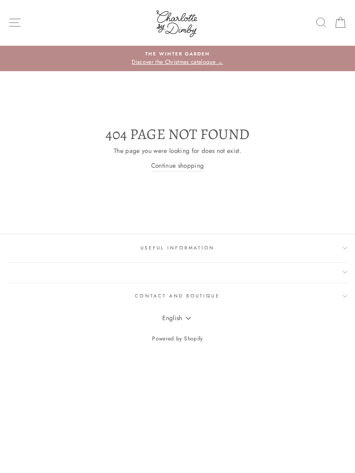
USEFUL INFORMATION (177, 247)
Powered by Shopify (177, 338)
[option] (177, 58)
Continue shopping (177, 165)
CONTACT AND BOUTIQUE (177, 295)
